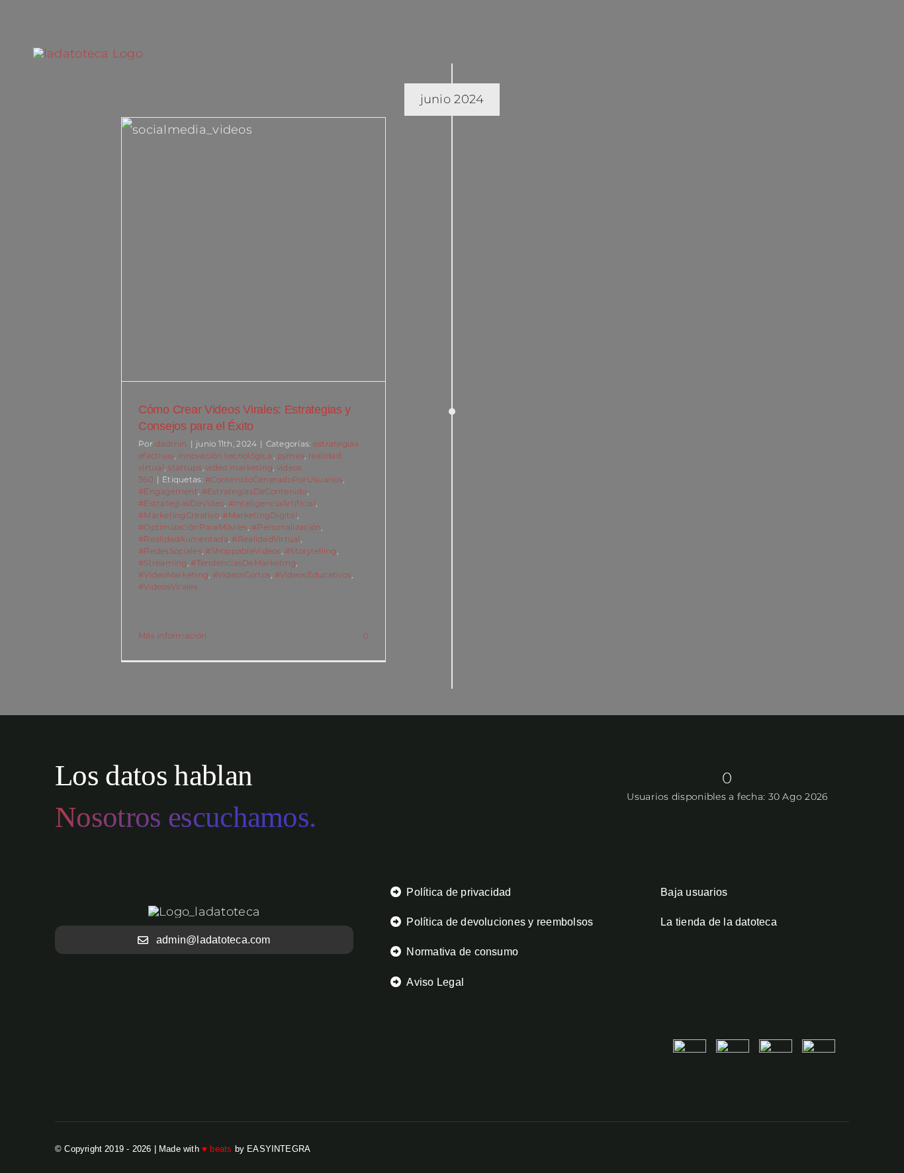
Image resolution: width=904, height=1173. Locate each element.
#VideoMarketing (173, 575)
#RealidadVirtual (266, 539)
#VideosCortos (241, 575)
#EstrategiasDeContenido (254, 491)
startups (184, 467)
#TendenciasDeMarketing (243, 563)
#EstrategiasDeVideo (181, 503)
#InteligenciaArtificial (272, 503)
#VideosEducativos (313, 575)
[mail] (843, 1148)
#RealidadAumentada (183, 539)
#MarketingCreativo (178, 515)
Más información (172, 635)
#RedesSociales (170, 551)
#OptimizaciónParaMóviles (193, 527)
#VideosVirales (168, 586)
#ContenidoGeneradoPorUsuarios (274, 479)
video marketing (239, 467)
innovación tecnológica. (225, 455)
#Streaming (162, 563)
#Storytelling (311, 551)
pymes (290, 455)
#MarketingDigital (259, 515)
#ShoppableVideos (243, 551)
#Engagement (168, 491)
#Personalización (286, 527)
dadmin (171, 444)
